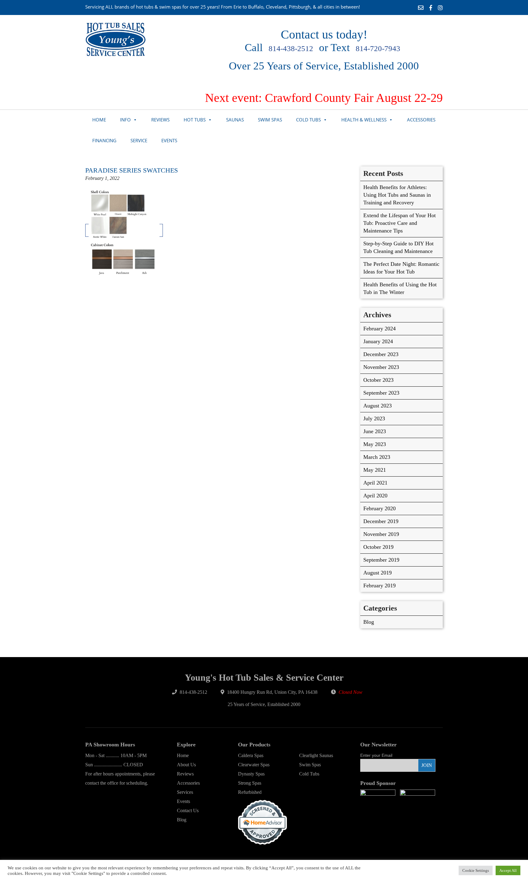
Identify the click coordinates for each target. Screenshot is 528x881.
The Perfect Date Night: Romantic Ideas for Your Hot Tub (401, 268)
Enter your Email (376, 755)
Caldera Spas (250, 755)
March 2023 (376, 457)
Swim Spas (270, 120)
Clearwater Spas (254, 764)
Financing (104, 140)
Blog (368, 622)
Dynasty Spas (251, 773)
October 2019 (378, 547)
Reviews (160, 120)
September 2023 (381, 393)
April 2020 (375, 496)
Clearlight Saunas (316, 755)
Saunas (235, 120)
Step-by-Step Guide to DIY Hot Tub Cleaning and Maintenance (398, 247)
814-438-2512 (291, 48)
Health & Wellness (364, 120)
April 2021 (375, 483)
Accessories (421, 120)
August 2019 (377, 573)
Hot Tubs (195, 120)
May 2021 (374, 470)
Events (169, 140)
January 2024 (378, 341)
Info (125, 120)
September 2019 (381, 560)
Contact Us (188, 810)
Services (185, 792)
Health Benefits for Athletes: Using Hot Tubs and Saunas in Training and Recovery (397, 195)
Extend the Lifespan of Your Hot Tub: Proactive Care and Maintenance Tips (399, 223)
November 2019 (381, 534)
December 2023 (380, 354)
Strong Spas (249, 783)
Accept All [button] (508, 870)
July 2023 (374, 418)
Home (99, 120)
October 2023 (378, 380)
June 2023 (374, 431)
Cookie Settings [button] (475, 870)
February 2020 (379, 508)
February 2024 (379, 328)
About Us (186, 764)
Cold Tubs (308, 120)
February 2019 (379, 585)
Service (138, 140)
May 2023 (374, 444)
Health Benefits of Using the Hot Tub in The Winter (400, 288)
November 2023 (381, 367)
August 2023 (377, 406)
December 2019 (380, 521)
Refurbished (250, 792)
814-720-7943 (378, 48)
